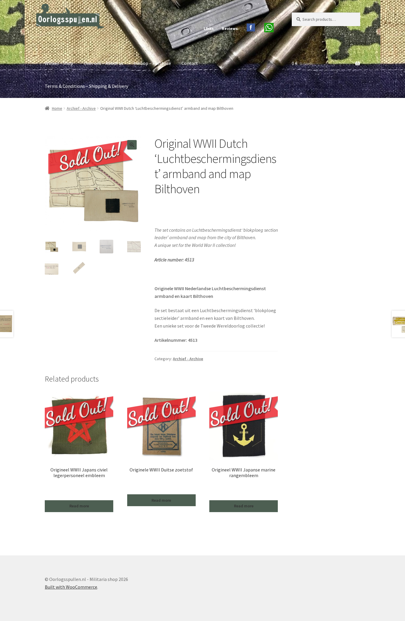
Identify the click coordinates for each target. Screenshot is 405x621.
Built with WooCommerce (71, 587)
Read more (79, 506)
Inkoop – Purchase (152, 63)
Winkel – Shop (59, 63)
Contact (189, 63)
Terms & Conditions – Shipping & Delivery (86, 86)
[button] (132, 145)
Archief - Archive (81, 108)
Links (209, 28)
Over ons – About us (103, 63)
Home (57, 108)
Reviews (230, 28)
